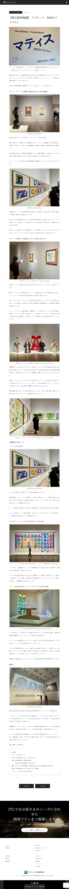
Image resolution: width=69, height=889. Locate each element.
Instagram (37, 882)
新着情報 (7, 848)
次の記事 (42, 786)
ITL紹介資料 (38, 858)
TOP (6, 845)
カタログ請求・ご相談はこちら (34, 830)
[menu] (66, 2)
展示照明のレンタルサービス (41, 848)
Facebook (34, 882)
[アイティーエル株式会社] (16, 2)
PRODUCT (38, 845)
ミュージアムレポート (16, 12)
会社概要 (37, 861)
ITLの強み (37, 866)
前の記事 (26, 786)
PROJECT (7, 856)
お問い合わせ (38, 850)
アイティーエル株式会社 (38, 886)
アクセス (37, 864)
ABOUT (37, 856)
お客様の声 (7, 861)
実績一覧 (7, 858)
